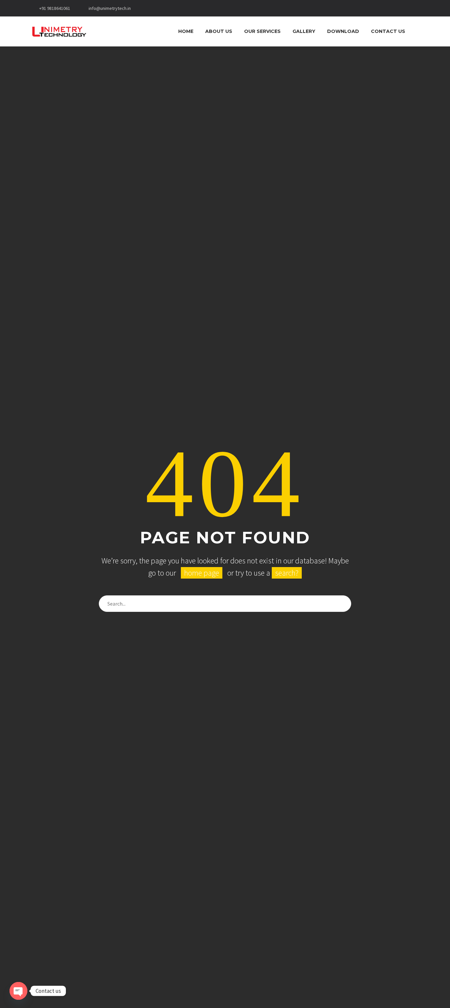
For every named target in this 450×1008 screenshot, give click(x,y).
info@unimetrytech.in (110, 8)
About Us (218, 31)
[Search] (417, 31)
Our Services (262, 31)
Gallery (304, 31)
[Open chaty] (18, 991)
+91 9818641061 (54, 8)
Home (185, 31)
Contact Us (388, 31)
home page (201, 573)
